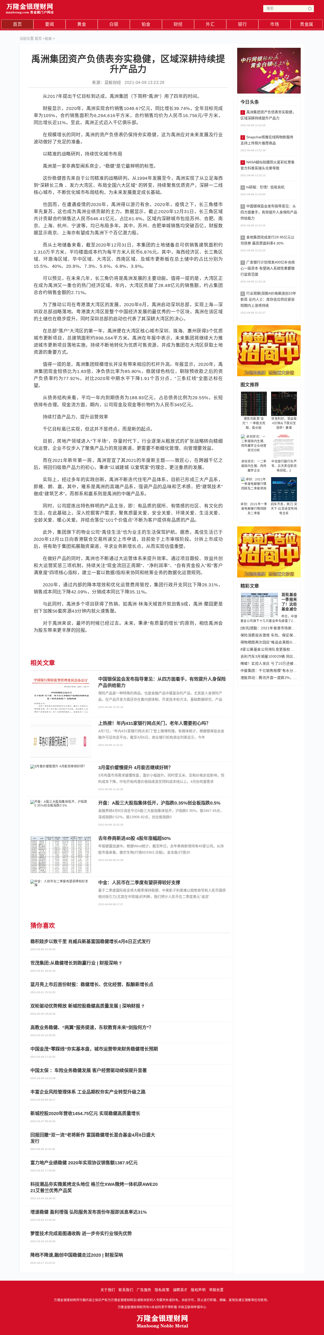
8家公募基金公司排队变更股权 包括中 (269, 649)
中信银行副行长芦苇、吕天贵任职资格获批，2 (284, 466)
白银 (113, 24)
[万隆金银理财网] (30, 7)
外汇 (210, 24)
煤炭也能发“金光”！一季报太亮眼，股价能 (254, 423)
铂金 (145, 24)
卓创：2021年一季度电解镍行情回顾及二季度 (253, 508)
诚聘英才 (180, 1290)
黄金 (81, 24)
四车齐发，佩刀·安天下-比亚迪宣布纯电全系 (284, 508)
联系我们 (125, 1290)
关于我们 (107, 1290)
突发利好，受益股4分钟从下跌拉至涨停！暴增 (284, 423)
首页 (17, 24)
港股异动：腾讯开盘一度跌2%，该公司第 (269, 678)
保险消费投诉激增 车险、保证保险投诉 (269, 635)
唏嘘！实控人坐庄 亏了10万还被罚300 (269, 663)
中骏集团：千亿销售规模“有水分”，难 (269, 671)
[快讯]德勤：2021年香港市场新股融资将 (269, 628)
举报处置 (216, 1290)
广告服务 (144, 1290)
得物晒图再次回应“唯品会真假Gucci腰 (269, 642)
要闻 (49, 24)
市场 (274, 24)
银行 (242, 24)
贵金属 (306, 24)
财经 (178, 24)
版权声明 (198, 1290)
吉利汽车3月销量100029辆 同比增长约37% (269, 656)
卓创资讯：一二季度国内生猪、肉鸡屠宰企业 (254, 466)
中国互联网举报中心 (192, 1307)
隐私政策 (162, 1290)
